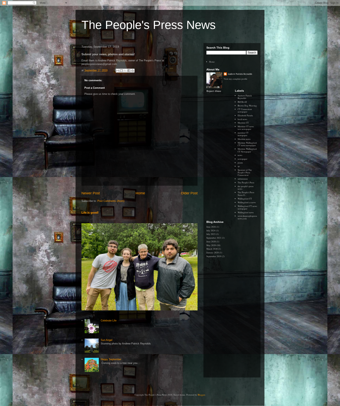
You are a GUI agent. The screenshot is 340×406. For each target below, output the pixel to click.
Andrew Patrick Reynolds (240, 74)
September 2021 (213, 237)
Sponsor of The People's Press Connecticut (245, 172)
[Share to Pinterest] (133, 71)
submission (243, 178)
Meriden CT (243, 122)
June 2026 (211, 226)
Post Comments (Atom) (110, 200)
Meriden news (244, 138)
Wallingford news (246, 212)
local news (242, 119)
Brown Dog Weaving (247, 105)
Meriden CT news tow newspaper (246, 127)
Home (140, 193)
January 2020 (212, 252)
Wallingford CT (245, 198)
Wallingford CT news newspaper (247, 207)
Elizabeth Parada (245, 115)
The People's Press (246, 182)
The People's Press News (148, 24)
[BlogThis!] (121, 71)
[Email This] (118, 71)
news (240, 155)
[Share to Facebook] (129, 71)
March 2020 (212, 248)
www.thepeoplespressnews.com (247, 217)
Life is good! (90, 212)
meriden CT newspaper (243, 134)
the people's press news (245, 187)
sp (239, 166)
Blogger (201, 394)
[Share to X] (125, 71)
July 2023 (210, 234)
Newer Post (90, 193)
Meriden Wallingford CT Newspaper (247, 150)
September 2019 (213, 256)
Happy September (111, 359)
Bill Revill (242, 101)
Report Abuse (213, 91)
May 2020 (211, 245)
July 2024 (210, 230)
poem (240, 162)
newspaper (242, 158)
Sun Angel (106, 340)
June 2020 (211, 241)
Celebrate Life (108, 320)
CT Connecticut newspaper (245, 110)
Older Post (189, 193)
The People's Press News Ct (246, 193)
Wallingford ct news (247, 202)
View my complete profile (235, 78)
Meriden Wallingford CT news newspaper (247, 144)
